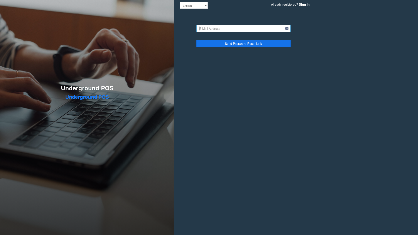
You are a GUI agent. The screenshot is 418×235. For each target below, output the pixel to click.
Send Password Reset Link (243, 43)
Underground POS (87, 88)
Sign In (304, 4)
